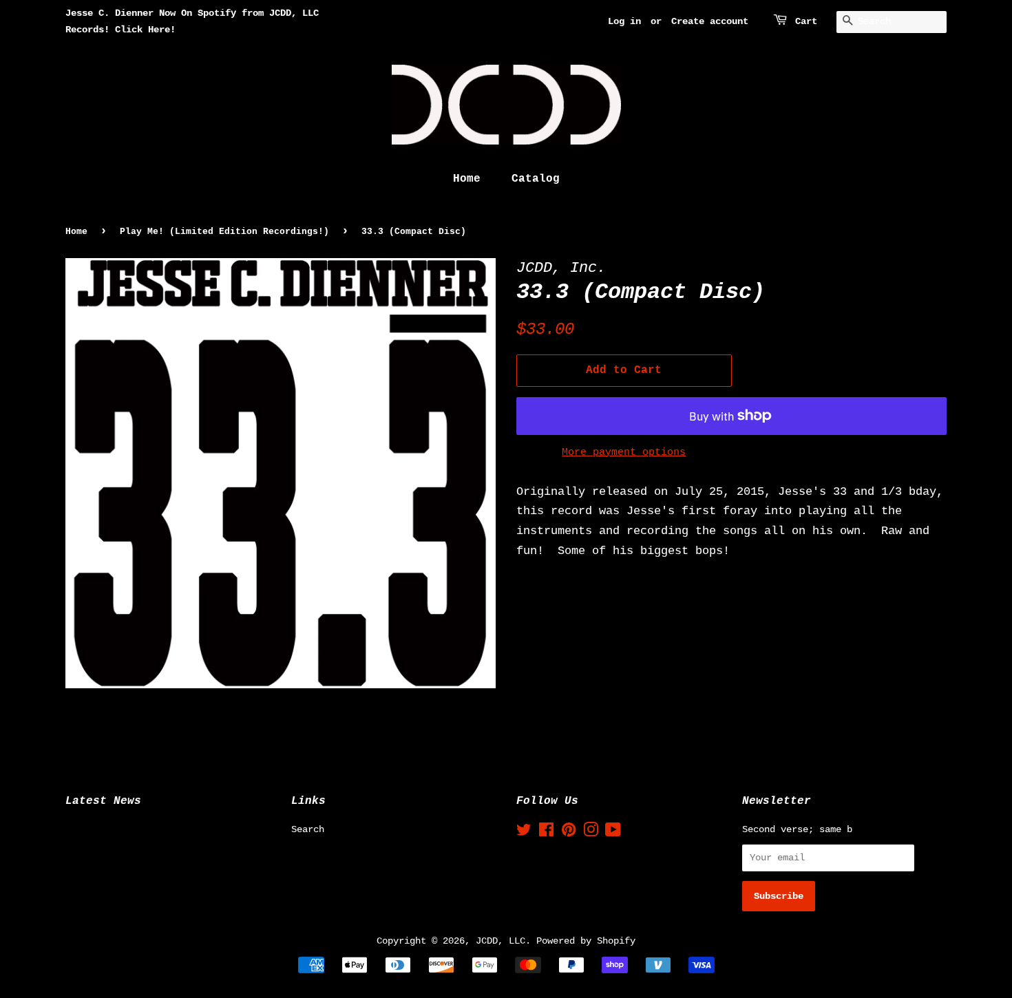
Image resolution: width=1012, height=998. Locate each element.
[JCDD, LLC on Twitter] (523, 832)
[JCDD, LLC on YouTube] (613, 832)
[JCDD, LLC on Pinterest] (568, 832)
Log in (624, 21)
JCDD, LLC (500, 940)
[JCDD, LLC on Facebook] (546, 832)
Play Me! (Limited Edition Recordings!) (224, 231)
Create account (709, 21)
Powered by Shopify (585, 940)
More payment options (624, 452)
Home (467, 179)
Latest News (103, 801)
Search (307, 829)
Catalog (536, 179)
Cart (806, 21)
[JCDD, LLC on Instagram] (590, 832)
